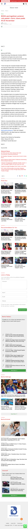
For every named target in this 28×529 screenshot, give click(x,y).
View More (13, 370)
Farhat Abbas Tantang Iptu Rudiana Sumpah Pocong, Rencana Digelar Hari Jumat (14, 449)
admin (5, 23)
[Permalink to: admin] (2, 23)
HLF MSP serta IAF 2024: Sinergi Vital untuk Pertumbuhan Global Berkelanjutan (11, 153)
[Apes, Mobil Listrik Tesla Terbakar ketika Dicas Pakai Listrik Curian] (14, 474)
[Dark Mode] (24, 4)
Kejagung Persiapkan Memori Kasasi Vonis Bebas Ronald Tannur (13, 465)
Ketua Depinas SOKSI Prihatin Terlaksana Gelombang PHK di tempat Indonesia (13, 160)
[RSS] (21, 519)
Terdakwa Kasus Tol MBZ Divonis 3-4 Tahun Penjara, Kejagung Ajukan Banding (13, 444)
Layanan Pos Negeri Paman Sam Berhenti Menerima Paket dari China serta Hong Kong (15, 340)
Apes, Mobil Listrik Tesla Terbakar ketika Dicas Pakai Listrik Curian (17, 478)
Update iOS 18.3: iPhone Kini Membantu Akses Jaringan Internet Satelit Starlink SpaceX (14, 335)
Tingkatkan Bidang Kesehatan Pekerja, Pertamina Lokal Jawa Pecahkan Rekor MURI (14, 361)
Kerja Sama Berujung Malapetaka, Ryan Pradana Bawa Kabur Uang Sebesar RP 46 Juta (13, 439)
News (2, 14)
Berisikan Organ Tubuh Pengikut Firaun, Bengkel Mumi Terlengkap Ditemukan (14, 356)
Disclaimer (19, 523)
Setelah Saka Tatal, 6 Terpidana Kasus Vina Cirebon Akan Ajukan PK (13, 454)
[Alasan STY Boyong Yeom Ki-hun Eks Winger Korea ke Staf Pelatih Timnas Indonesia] (21, 401)
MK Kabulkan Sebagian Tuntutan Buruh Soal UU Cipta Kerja (13, 157)
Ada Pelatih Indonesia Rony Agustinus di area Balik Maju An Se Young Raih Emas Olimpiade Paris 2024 (13, 395)
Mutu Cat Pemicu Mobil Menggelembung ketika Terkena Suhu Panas (18, 483)
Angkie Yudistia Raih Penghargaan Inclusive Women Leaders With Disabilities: (15, 345)
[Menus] (2, 4)
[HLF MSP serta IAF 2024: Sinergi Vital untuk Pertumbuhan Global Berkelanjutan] (7, 185)
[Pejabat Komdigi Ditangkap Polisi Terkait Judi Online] (7, 213)
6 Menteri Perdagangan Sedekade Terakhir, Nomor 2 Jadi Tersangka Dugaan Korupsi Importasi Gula (13, 163)
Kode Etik (13, 523)
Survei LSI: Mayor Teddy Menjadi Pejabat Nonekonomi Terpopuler (15, 351)
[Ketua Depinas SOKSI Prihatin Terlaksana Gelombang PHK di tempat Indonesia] (7, 199)
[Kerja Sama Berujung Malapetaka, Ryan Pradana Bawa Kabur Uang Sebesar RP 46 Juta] (14, 429)
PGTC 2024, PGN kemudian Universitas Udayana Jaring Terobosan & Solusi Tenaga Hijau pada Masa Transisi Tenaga (13, 169)
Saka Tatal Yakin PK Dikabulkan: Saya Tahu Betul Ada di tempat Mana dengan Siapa (14, 460)
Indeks (7, 523)
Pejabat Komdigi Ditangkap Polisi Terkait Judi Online (13, 166)
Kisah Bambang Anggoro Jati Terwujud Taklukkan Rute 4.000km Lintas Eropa (7, 408)
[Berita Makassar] (4, 4)
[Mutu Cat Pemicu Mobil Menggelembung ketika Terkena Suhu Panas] (5, 484)
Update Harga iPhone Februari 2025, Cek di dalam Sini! (15, 366)
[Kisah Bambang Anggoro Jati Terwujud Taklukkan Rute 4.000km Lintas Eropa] (7, 401)
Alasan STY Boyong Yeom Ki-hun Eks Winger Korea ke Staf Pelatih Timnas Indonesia (20, 408)
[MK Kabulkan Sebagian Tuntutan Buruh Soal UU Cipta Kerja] (21, 185)
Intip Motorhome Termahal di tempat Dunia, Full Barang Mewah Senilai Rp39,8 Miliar (17, 490)
